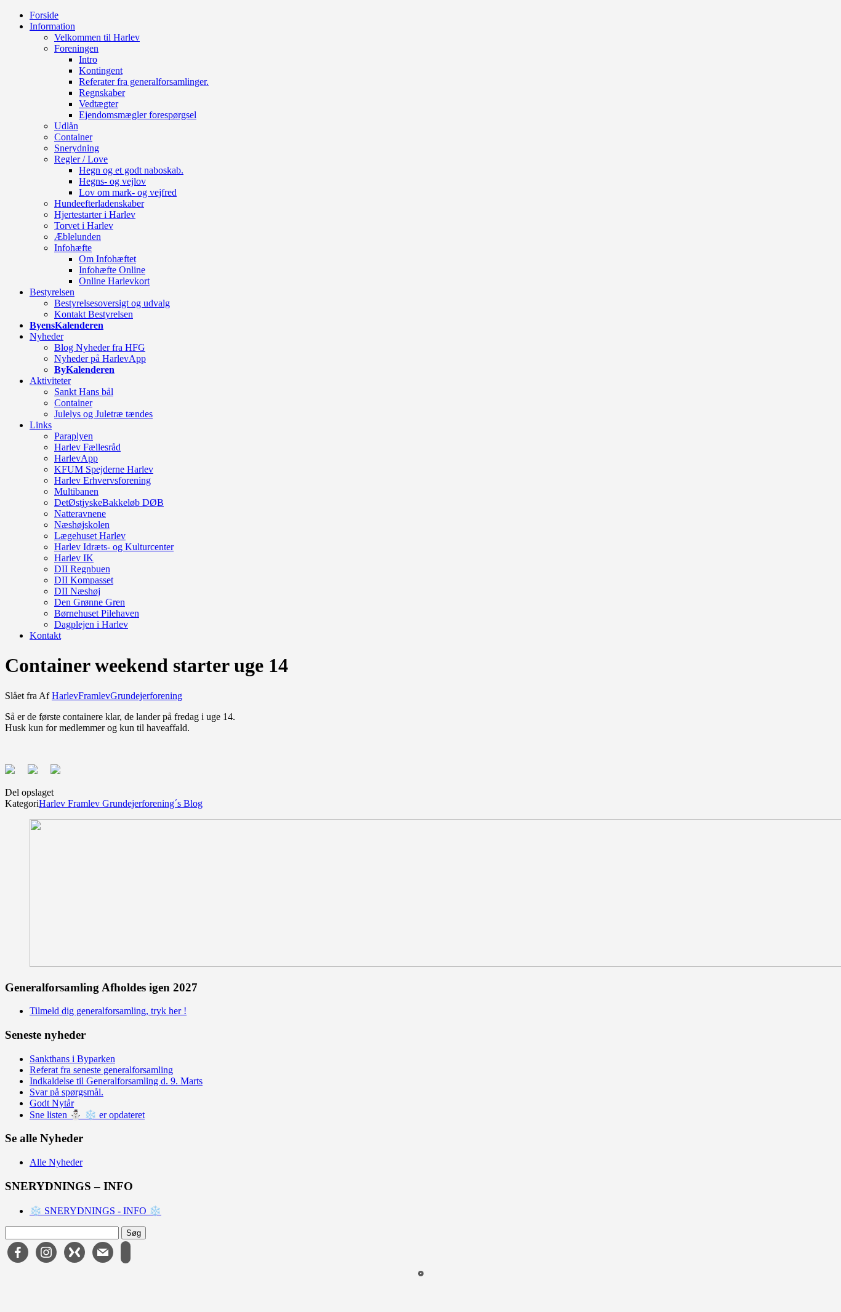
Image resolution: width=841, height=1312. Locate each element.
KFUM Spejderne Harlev (103, 469)
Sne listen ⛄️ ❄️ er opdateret (87, 1115)
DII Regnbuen (82, 569)
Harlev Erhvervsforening (102, 480)
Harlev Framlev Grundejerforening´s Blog (121, 803)
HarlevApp (76, 458)
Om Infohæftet (107, 259)
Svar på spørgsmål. (66, 1092)
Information (52, 26)
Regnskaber (102, 92)
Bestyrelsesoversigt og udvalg (112, 303)
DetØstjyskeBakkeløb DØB (109, 502)
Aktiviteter (50, 380)
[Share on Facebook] (15, 774)
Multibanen (76, 491)
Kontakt (45, 635)
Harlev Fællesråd (87, 447)
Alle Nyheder (56, 1162)
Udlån (66, 126)
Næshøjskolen (82, 524)
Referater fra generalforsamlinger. (144, 81)
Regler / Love (81, 159)
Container (73, 137)
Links (41, 425)
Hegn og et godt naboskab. (131, 170)
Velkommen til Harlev (97, 37)
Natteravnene (80, 513)
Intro (88, 59)
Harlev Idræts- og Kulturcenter (114, 547)
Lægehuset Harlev (90, 535)
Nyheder (46, 336)
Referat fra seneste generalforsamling (101, 1070)
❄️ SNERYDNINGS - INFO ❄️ (95, 1211)
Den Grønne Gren (89, 602)
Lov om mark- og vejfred (128, 192)
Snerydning (76, 148)
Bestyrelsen (52, 292)
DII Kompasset (83, 580)
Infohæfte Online (112, 270)
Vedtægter (98, 103)
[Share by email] (60, 774)
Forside (44, 15)
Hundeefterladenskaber (99, 203)
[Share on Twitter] (37, 774)
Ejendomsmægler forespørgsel (137, 115)
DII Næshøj (77, 591)
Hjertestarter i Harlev (94, 214)
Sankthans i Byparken (72, 1059)
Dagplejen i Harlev (91, 624)
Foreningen (76, 48)
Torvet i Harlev (83, 225)
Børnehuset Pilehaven (96, 613)
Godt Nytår (52, 1103)
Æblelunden (77, 236)
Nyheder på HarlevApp (100, 358)
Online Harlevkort (114, 281)
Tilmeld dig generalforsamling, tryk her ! (108, 1011)
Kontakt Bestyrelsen (93, 314)
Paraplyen (73, 436)
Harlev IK (74, 558)
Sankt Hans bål (83, 391)
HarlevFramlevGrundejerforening (117, 695)
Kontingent (101, 70)
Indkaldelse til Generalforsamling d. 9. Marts (116, 1081)
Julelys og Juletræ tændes (103, 414)
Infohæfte (73, 247)
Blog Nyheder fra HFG (99, 347)
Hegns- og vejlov (112, 181)
